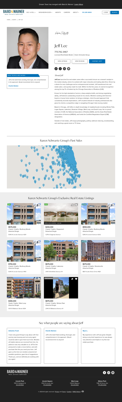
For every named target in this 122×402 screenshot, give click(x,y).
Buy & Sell (31, 12)
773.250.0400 (102, 385)
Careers (67, 12)
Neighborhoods (45, 12)
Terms (64, 392)
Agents (58, 12)
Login (106, 12)
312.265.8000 (87, 12)
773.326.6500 (47, 385)
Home (8, 19)
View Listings (62, 61)
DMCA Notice (77, 392)
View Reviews (79, 61)
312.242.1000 (20, 385)
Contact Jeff (97, 61)
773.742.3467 (61, 52)
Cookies (69, 392)
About (75, 12)
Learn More (78, 4)
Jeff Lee (20, 19)
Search (114, 12)
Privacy (57, 392)
